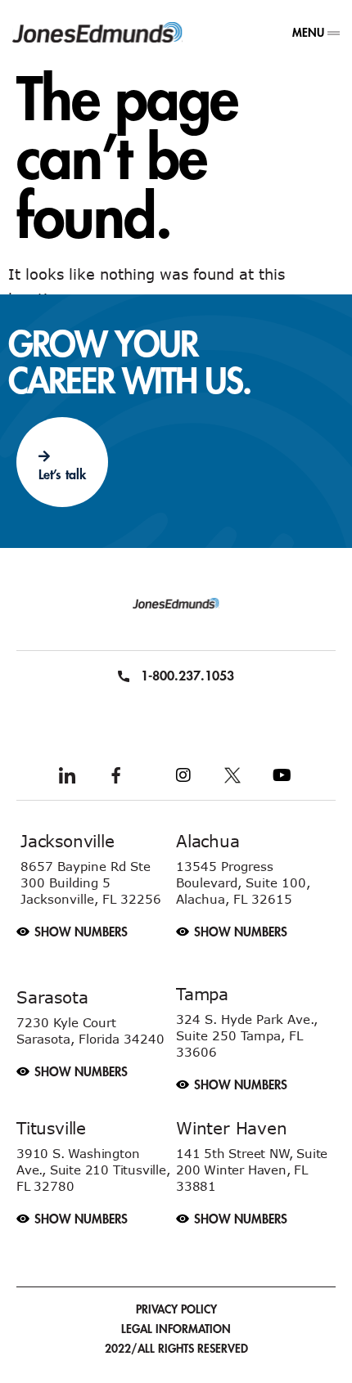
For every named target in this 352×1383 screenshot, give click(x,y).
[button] (96, 923)
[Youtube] (281, 775)
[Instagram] (183, 775)
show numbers (81, 933)
